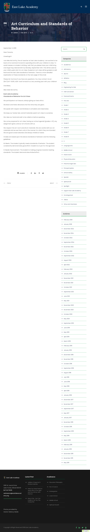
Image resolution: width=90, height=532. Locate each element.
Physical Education (69, 159)
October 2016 (68, 427)
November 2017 (68, 404)
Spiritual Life (67, 182)
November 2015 (68, 458)
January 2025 (68, 224)
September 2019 (69, 323)
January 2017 (68, 418)
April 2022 (67, 265)
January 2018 (68, 395)
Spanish (66, 177)
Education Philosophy (55, 482)
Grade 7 (66, 132)
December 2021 (68, 278)
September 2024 (69, 242)
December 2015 (68, 453)
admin (15, 33)
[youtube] (85, 527)
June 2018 (67, 382)
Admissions (67, 69)
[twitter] (82, 527)
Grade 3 (66, 114)
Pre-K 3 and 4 (53, 487)
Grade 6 (66, 128)
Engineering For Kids (70, 87)
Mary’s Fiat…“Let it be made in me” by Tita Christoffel (34, 500)
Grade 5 (66, 123)
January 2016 (68, 449)
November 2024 (69, 233)
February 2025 (68, 220)
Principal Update (69, 168)
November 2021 (68, 283)
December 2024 (69, 229)
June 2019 (67, 328)
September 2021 (69, 292)
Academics (67, 65)
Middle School (68, 150)
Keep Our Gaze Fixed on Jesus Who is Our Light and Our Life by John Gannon (35, 491)
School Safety (68, 173)
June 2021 (67, 296)
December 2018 (68, 355)
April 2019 (66, 337)
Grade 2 (66, 110)
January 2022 (68, 274)
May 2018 (66, 386)
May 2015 (66, 462)
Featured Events (69, 96)
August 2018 (67, 373)
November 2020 (69, 310)
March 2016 (67, 440)
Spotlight (66, 186)
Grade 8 (66, 137)
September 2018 (69, 368)
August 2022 (67, 260)
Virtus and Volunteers (70, 204)
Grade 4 (66, 119)
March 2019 (67, 341)
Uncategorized (68, 195)
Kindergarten (53, 491)
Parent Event (68, 155)
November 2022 (68, 247)
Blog (65, 83)
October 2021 (68, 287)
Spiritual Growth (54, 505)
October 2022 (68, 251)
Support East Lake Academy (72, 191)
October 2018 (68, 364)
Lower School (53, 496)
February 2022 (68, 269)
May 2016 (66, 435)
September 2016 (69, 431)
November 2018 (68, 359)
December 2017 (68, 400)
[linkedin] (79, 527)
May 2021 (66, 301)
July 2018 (66, 377)
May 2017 (66, 413)
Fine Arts (24, 33)
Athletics (66, 78)
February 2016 (68, 444)
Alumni (66, 74)
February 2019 (68, 346)
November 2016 (68, 422)
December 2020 (69, 305)
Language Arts (68, 146)
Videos (66, 200)
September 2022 (69, 256)
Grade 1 (66, 105)
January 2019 (68, 350)
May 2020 (67, 319)
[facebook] (76, 527)
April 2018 (66, 391)
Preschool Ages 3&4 (70, 164)
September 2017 (69, 409)
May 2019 (66, 332)
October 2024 (68, 238)
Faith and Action (69, 92)
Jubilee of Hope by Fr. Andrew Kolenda (34, 483)
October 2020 (68, 314)
